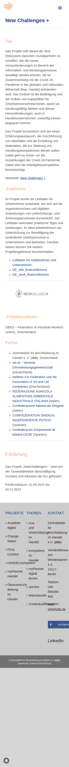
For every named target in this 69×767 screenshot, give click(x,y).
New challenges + (33, 178)
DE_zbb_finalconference (29, 270)
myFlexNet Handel (13, 574)
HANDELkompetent (13, 563)
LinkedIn (56, 640)
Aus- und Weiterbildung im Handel (35, 532)
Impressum (23, 663)
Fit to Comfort (13, 552)
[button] (6, 760)
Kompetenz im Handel (35, 555)
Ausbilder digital (13, 525)
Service (34, 587)
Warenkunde (35, 595)
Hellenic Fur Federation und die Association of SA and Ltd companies (34, 381)
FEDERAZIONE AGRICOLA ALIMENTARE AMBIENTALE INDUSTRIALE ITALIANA (32, 396)
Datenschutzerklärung (40, 663)
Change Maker (13, 539)
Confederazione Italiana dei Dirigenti (38, 406)
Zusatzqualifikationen (35, 604)
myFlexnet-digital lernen (35, 573)
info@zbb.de (57, 609)
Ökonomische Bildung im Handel (13, 592)
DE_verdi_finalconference (30, 274)
